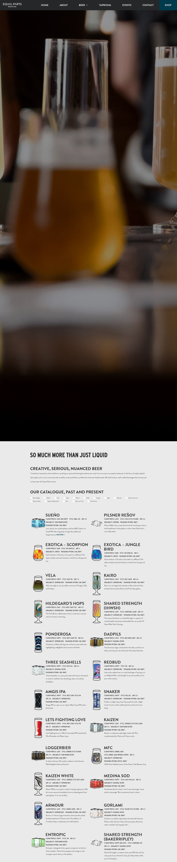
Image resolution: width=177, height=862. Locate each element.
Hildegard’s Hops (64, 603)
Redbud (112, 662)
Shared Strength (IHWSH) (123, 605)
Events (126, 5)
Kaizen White (59, 776)
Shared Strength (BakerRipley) (123, 837)
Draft (87, 498)
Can (58, 498)
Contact (148, 5)
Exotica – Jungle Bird (122, 547)
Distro (77, 498)
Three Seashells (63, 662)
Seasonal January (133, 498)
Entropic (55, 835)
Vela (50, 575)
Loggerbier (58, 748)
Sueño (52, 515)
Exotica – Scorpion (66, 545)
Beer (82, 5)
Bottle (48, 498)
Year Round (93, 501)
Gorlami (113, 805)
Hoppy (98, 498)
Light (108, 498)
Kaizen (111, 720)
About (64, 5)
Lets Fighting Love (65, 720)
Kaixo (110, 575)
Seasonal (119, 498)
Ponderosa (58, 634)
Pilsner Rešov (119, 515)
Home (44, 5)
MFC (108, 748)
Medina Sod (117, 776)
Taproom (105, 5)
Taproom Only (79, 501)
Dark (67, 498)
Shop (168, 5)
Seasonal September (53, 501)
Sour (67, 501)
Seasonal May (37, 501)
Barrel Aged (36, 498)
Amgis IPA (55, 692)
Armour (54, 805)
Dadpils (112, 634)
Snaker (112, 692)
